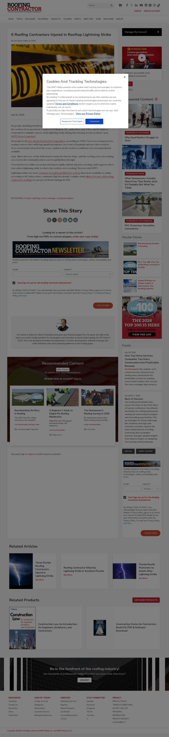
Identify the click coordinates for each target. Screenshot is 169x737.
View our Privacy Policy (88, 113)
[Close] (125, 77)
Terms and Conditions (66, 103)
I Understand (94, 121)
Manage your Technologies (72, 121)
